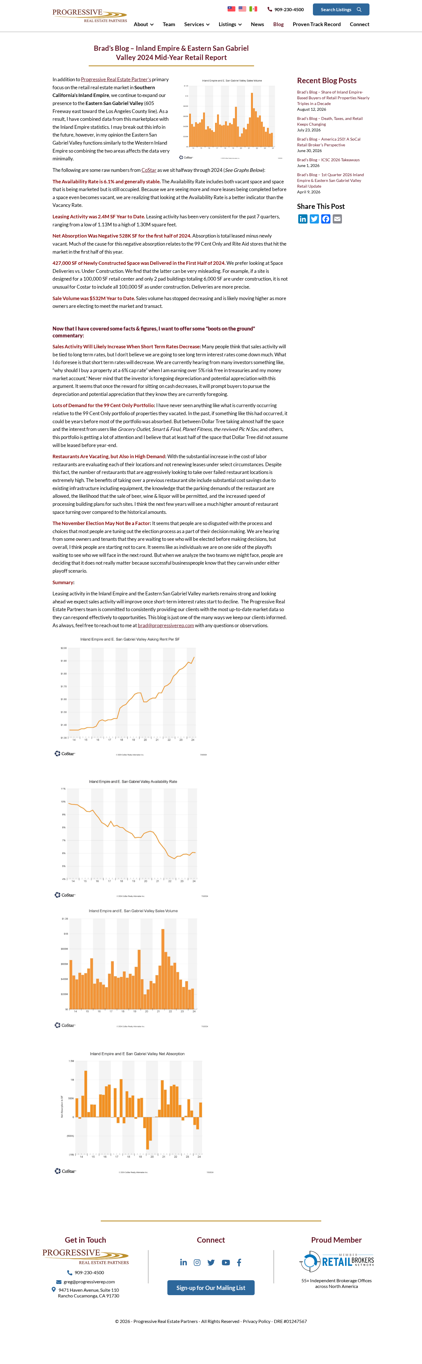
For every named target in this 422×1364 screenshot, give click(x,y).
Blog (278, 24)
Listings (228, 24)
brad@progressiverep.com (166, 625)
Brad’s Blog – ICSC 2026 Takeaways (328, 159)
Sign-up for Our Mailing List (211, 1287)
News (257, 24)
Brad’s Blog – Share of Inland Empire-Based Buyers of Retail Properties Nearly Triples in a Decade (333, 98)
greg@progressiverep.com (89, 1281)
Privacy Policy (256, 1321)
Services (194, 24)
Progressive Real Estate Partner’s (116, 79)
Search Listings (336, 9)
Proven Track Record (317, 24)
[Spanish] (253, 9)
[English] (242, 9)
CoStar (149, 170)
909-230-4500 (289, 9)
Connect (359, 24)
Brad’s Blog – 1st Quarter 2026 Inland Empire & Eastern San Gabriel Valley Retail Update (330, 180)
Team (169, 24)
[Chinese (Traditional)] (231, 9)
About (141, 24)
